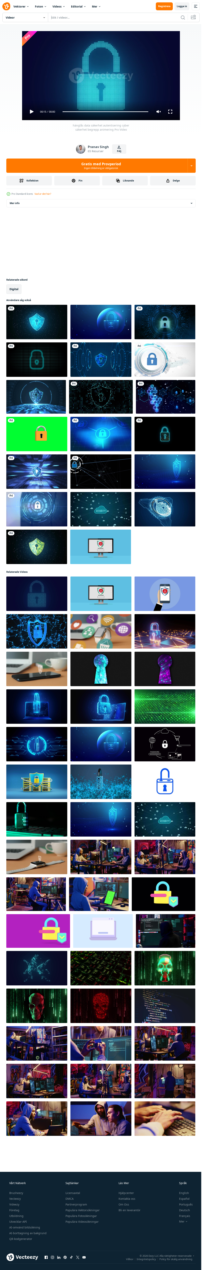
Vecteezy (14, 1199)
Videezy (14, 1204)
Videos (57, 6)
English (181, 1193)
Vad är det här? (43, 194)
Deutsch (182, 1210)
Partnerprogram (76, 1204)
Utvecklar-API (17, 1221)
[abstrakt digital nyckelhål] (100, 669)
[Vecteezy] (6, 6)
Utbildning (16, 1216)
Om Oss (123, 1204)
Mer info (15, 203)
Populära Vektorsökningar (82, 1210)
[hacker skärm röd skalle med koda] (165, 968)
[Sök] (180, 17)
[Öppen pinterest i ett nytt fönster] (65, 1257)
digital (13, 289)
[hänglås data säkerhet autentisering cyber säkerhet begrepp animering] (36, 594)
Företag (14, 1210)
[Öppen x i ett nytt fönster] (77, 1257)
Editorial (76, 6)
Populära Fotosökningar (80, 1216)
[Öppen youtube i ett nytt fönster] (84, 1257)
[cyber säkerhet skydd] (36, 631)
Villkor (126, 1259)
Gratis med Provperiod (99, 165)
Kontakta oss (126, 1199)
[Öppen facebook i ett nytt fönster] (46, 1257)
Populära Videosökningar (81, 1221)
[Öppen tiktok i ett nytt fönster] (71, 1257)
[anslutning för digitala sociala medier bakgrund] (165, 397)
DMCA (69, 1199)
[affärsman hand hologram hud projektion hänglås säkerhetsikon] (165, 322)
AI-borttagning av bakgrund (27, 1233)
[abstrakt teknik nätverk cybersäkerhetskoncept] (100, 471)
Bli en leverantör (129, 1210)
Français (182, 1216)
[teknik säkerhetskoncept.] (36, 322)
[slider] (104, 111)
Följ (117, 151)
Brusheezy (16, 1193)
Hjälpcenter (126, 1193)
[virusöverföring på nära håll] (165, 1006)
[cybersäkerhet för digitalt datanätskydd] (101, 397)
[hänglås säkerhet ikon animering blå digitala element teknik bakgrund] (100, 434)
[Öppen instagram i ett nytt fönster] (52, 1257)
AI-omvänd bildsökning (24, 1227)
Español (182, 1199)
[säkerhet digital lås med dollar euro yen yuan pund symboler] (165, 434)
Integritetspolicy (143, 1259)
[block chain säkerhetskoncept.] (36, 471)
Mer (94, 6)
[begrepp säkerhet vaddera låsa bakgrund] (36, 744)
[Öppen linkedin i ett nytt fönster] (58, 1257)
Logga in (179, 6)
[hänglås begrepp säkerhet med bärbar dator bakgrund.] (36, 706)
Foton (39, 6)
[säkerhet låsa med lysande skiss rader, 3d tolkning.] (100, 782)
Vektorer (19, 6)
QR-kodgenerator (20, 1239)
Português (183, 1204)
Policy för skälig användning (172, 1259)
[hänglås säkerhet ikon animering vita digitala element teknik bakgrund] (165, 359)
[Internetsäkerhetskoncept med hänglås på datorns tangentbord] (36, 819)
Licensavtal (72, 1193)
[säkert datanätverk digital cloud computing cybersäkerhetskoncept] (100, 509)
